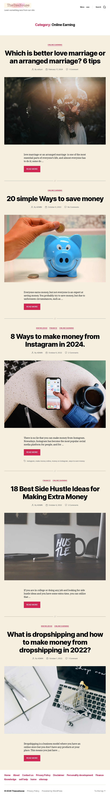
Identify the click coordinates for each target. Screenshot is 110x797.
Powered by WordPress (52, 791)
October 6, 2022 (55, 505)
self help (23, 779)
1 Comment (73, 69)
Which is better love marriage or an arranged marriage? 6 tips (55, 57)
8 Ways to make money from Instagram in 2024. (55, 340)
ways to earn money (77, 461)
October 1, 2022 (55, 658)
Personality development (80, 775)
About (16, 775)
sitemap (43, 779)
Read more (32, 169)
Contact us (27, 775)
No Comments (73, 207)
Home (7, 775)
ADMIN (39, 207)
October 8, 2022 (55, 353)
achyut (39, 69)
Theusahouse (18, 791)
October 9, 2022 (54, 207)
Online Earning (55, 45)
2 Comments (73, 353)
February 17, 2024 (56, 69)
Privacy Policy (43, 775)
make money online (43, 461)
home (34, 779)
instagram (31, 461)
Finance (53, 328)
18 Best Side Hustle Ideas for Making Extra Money (55, 493)
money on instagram (60, 461)
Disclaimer (58, 775)
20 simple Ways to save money (55, 198)
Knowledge (41, 328)
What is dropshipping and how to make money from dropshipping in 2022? (55, 642)
